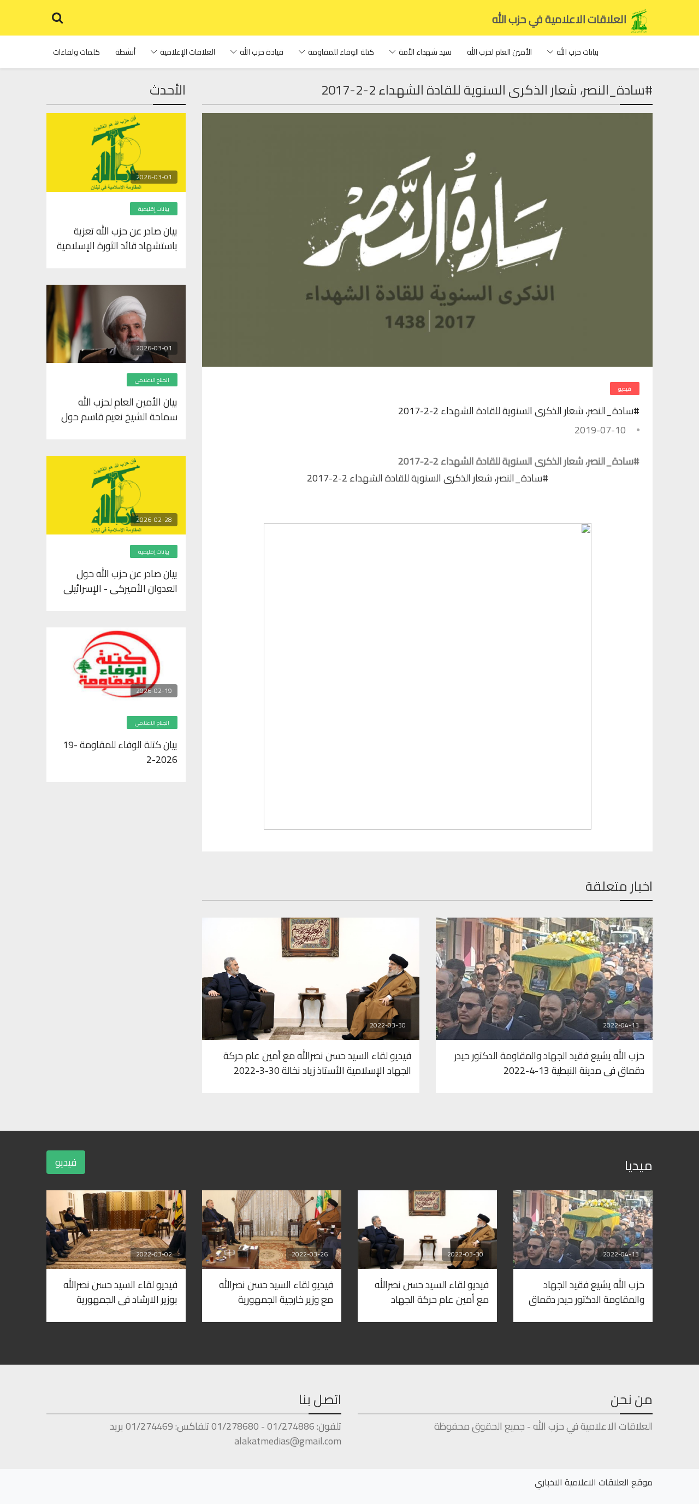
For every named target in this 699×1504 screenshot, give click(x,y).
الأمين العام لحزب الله (499, 52)
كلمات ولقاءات (76, 52)
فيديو (624, 389)
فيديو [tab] (65, 1162)
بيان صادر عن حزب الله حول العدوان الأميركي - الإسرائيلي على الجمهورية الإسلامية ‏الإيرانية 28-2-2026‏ (120, 580)
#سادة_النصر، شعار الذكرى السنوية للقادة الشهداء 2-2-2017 (518, 410)
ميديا (639, 1165)
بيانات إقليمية (153, 209)
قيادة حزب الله (261, 52)
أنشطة (125, 52)
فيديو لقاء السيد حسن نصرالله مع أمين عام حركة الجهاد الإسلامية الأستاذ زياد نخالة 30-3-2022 (317, 1062)
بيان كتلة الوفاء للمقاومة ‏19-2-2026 (120, 751)
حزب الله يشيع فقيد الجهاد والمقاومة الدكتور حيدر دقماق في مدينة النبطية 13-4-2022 (549, 1062)
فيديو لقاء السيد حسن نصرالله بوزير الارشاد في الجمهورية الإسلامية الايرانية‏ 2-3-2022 (120, 1291)
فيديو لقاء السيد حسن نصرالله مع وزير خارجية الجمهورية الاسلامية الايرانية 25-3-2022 (274, 1291)
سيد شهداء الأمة (425, 52)
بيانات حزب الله (577, 52)
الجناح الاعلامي (152, 380)
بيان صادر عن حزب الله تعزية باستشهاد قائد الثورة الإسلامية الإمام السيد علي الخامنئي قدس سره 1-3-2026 (117, 238)
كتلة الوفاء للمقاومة (341, 52)
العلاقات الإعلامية (187, 52)
